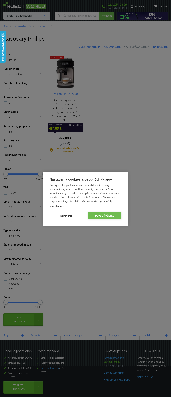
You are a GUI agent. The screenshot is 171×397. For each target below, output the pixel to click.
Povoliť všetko (104, 215)
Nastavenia (66, 215)
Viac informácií (57, 206)
